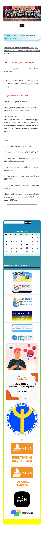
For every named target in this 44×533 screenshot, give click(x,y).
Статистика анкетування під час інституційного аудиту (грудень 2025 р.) (23, 83)
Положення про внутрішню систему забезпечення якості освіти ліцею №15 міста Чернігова (22, 50)
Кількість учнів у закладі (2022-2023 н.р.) (21, 152)
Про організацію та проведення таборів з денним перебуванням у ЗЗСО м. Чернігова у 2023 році (21, 197)
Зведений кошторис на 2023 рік (17, 146)
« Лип (7, 257)
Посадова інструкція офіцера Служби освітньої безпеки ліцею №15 (20, 109)
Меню (22, 26)
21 (27, 248)
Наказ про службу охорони (15, 101)
